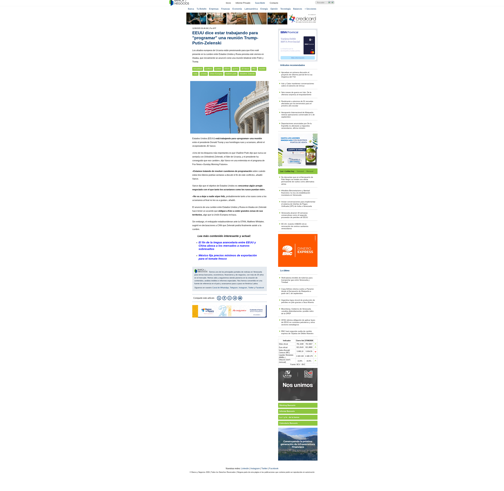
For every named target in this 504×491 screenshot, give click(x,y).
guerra (235, 69)
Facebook (260, 288)
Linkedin (245, 468)
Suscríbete (260, 3)
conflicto (208, 69)
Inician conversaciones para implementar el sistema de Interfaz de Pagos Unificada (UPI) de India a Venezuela (298, 204)
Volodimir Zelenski (247, 74)
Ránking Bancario (287, 405)
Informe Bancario (287, 411)
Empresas (214, 9)
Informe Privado (243, 3)
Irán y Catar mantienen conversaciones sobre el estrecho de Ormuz (297, 84)
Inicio (228, 3)
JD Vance (245, 69)
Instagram (243, 288)
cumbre (218, 69)
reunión (262, 69)
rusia (195, 74)
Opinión (274, 9)
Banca (191, 9)
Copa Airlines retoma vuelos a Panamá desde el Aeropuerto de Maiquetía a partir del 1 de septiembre (297, 291)
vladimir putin (231, 74)
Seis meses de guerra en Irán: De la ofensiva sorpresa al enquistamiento (296, 93)
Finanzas (225, 9)
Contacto (274, 3)
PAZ (254, 69)
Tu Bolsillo (201, 9)
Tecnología (285, 9)
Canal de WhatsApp (220, 288)
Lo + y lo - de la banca (289, 417)
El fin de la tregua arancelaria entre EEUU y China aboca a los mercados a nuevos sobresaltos (227, 245)
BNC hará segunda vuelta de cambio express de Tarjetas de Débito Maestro (297, 332)
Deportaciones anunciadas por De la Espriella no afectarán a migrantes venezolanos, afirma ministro (296, 125)
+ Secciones (310, 9)
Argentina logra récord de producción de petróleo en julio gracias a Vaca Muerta (298, 301)
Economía (237, 9)
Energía (264, 9)
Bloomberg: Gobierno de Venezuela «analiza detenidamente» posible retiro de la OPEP (297, 311)
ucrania (204, 74)
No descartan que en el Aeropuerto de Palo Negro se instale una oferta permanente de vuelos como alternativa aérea (297, 180)
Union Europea (216, 74)
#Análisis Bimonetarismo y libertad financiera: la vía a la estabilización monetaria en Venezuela (295, 192)
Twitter (251, 288)
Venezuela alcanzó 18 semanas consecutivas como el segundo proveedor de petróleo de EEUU (294, 215)
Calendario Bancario (288, 423)
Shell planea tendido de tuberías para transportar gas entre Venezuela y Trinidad (297, 280)
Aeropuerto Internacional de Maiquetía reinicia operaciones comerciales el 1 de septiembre (298, 114)
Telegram (234, 288)
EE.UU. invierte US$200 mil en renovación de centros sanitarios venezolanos (294, 226)
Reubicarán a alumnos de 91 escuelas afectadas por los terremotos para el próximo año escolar (297, 103)
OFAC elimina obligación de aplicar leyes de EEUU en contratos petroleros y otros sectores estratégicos (298, 322)
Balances (297, 9)
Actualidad (197, 69)
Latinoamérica (251, 9)
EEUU (227, 69)
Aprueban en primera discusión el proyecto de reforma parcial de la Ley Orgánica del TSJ (296, 74)
